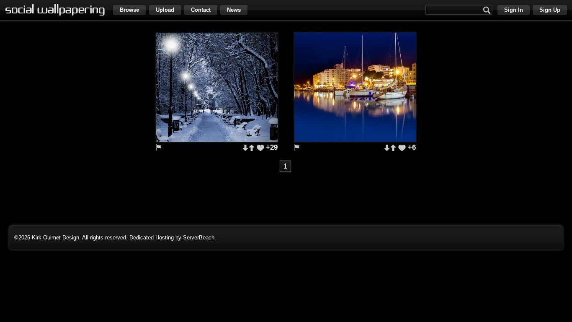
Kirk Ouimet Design (55, 237)
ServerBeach (198, 237)
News (234, 10)
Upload (165, 10)
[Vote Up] (251, 148)
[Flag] (158, 147)
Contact (201, 10)
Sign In (513, 10)
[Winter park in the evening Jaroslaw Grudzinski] (216, 87)
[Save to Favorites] (260, 148)
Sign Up (549, 10)
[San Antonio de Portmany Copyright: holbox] (355, 87)
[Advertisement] (286, 194)
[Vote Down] (245, 148)
